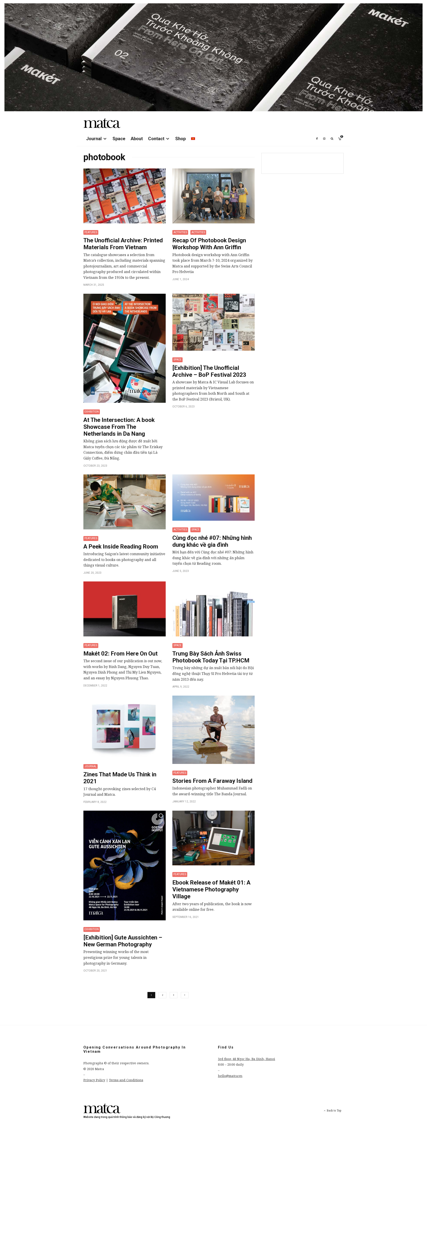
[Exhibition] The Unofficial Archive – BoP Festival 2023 (209, 371)
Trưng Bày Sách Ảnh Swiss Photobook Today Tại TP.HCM (210, 657)
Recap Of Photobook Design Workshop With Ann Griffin (209, 244)
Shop (180, 138)
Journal (94, 138)
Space (119, 138)
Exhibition (92, 411)
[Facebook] (317, 138)
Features (91, 232)
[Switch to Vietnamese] (193, 138)
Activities (180, 232)
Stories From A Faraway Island (212, 780)
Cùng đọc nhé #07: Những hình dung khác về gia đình (212, 541)
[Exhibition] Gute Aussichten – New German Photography (122, 941)
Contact (156, 138)
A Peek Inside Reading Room (120, 546)
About (137, 138)
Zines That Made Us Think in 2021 (119, 778)
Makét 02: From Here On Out (120, 653)
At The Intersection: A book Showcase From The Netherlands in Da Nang (119, 427)
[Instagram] (324, 138)
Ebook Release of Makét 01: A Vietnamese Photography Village (211, 889)
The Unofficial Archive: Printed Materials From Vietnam (123, 244)
